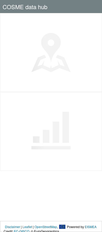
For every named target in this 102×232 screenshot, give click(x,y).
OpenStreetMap (46, 226)
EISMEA (91, 226)
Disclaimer (12, 226)
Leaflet (27, 226)
